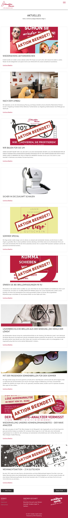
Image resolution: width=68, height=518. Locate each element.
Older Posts (8, 490)
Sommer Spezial (11, 236)
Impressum (4, 502)
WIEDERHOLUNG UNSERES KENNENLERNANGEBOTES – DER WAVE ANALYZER (33, 424)
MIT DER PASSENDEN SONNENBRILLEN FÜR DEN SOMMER (29, 375)
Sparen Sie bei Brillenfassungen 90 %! (22, 284)
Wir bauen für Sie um (14, 147)
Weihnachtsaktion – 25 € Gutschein (21, 469)
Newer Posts (59, 490)
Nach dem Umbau (11, 100)
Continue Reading (7, 65)
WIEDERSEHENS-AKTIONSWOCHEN (19, 56)
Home (24, 18)
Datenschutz (4, 504)
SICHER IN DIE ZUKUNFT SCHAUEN (19, 196)
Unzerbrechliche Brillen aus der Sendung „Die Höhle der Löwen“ (33, 330)
